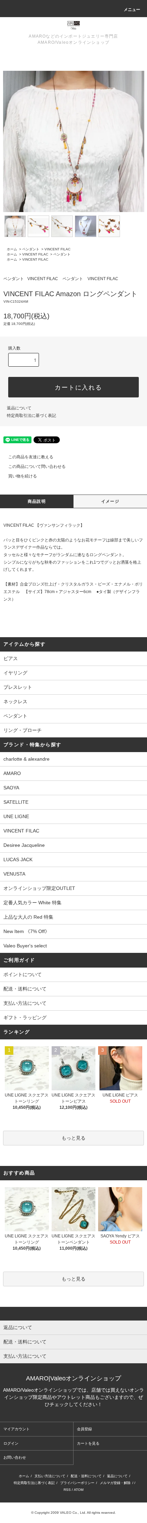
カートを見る (88, 1443)
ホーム (12, 249)
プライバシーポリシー (77, 1483)
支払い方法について (24, 1003)
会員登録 (84, 1429)
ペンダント (30, 249)
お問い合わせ (14, 1457)
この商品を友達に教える (30, 457)
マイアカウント (16, 1429)
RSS (67, 1490)
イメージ (110, 501)
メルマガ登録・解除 (115, 1483)
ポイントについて (22, 974)
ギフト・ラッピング (24, 1017)
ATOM (78, 1490)
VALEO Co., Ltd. (73, 1512)
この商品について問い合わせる (37, 466)
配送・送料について (24, 989)
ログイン (10, 1443)
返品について (19, 408)
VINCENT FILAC (57, 249)
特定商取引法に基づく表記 (31, 415)
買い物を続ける (22, 476)
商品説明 (37, 501)
